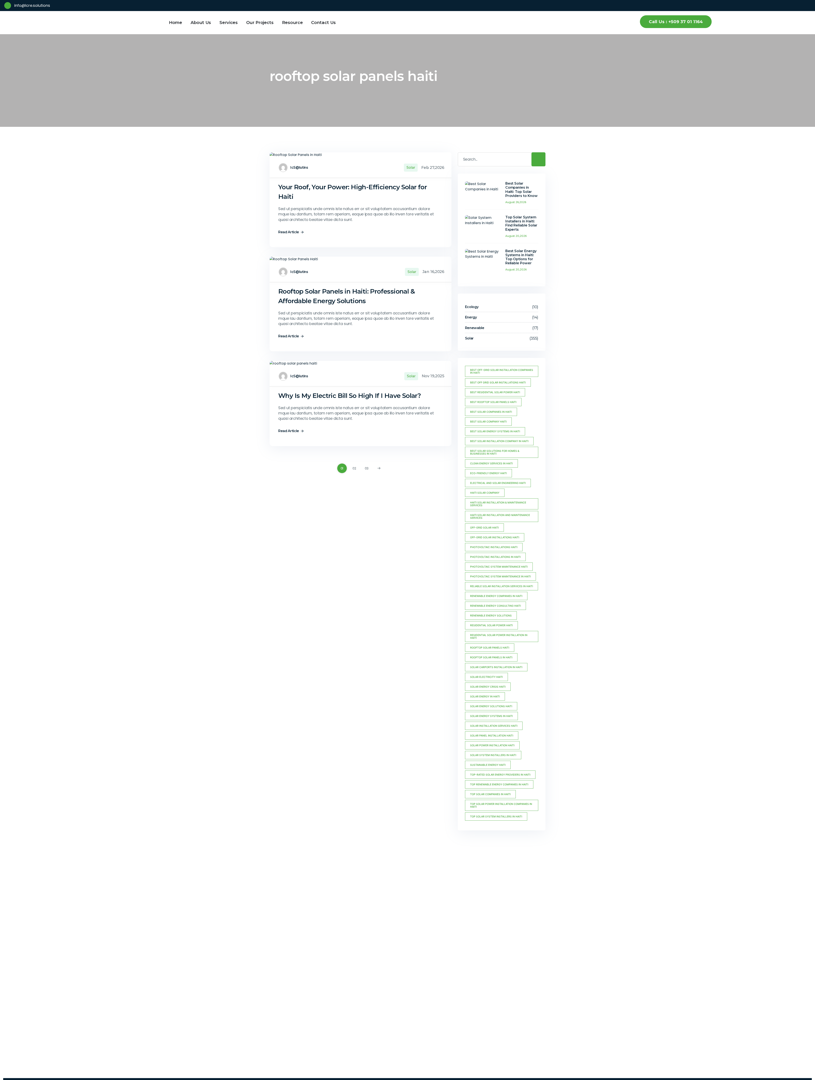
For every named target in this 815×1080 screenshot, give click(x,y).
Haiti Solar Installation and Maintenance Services (500, 516)
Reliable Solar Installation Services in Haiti (501, 586)
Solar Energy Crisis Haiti (488, 686)
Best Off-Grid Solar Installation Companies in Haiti (501, 371)
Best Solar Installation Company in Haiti (499, 441)
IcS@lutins (299, 167)
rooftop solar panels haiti (489, 647)
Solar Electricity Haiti (486, 677)
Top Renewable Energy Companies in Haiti (499, 784)
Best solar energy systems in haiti (495, 431)
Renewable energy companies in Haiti (496, 596)
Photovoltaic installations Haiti (493, 547)
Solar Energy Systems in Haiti (491, 716)
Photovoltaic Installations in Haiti (495, 556)
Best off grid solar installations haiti (498, 382)
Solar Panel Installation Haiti (491, 735)
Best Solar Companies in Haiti (491, 411)
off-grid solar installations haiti (494, 537)
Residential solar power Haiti (491, 625)
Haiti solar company (484, 492)
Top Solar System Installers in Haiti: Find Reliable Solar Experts (521, 223)
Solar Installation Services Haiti (493, 725)
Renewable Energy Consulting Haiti (495, 605)
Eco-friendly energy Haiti (488, 473)
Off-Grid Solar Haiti (484, 527)
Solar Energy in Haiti (485, 696)
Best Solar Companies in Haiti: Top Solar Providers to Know (521, 189)
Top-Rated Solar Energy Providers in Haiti (500, 774)
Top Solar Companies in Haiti (490, 794)
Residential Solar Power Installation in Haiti (498, 636)
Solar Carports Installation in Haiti (496, 667)
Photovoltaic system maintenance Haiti (499, 566)
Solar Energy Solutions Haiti (491, 706)
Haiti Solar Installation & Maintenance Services (498, 504)
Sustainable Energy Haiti (488, 764)
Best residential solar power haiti (495, 392)
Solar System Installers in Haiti (493, 755)
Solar (410, 167)
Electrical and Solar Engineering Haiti (498, 483)
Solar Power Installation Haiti (492, 745)
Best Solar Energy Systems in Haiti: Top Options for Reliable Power (521, 257)
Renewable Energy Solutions (491, 615)
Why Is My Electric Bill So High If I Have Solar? (349, 396)
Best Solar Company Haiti (488, 421)
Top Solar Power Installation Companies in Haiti (501, 805)
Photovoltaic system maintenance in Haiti (500, 576)
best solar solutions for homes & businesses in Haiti (494, 452)
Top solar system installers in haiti (496, 816)
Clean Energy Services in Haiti (491, 463)
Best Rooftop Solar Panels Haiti (493, 402)
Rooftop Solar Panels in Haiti (491, 657)
